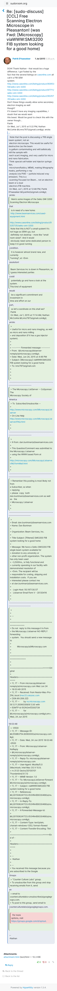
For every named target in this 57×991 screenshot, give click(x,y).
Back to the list (12, 976)
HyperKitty (28, 987)
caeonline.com (44, 74)
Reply (10, 965)
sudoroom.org (18, 3)
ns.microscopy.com (36, 701)
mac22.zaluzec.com (29, 695)
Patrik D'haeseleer (22, 58)
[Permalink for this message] (53, 962)
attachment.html (11, 957)
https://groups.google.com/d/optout (28, 921)
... (9, 132)
